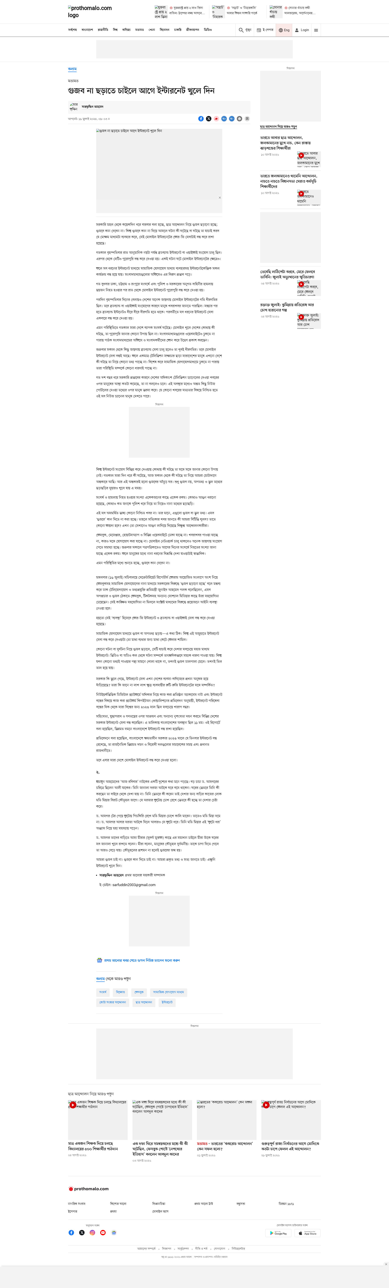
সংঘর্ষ (102, 992)
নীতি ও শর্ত (201, 1249)
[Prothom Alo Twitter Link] (84, 1233)
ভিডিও (208, 30)
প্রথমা (113, 1211)
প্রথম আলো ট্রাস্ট (203, 1204)
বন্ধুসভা (241, 1204)
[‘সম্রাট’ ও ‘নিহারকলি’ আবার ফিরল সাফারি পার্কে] (218, 11)
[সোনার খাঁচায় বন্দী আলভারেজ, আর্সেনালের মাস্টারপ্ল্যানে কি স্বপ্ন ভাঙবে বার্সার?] (276, 11)
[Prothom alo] (95, 11)
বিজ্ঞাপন (166, 1249)
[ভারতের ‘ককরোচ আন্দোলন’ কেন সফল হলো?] (226, 1120)
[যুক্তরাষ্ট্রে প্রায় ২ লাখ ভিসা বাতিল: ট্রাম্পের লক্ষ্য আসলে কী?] (161, 11)
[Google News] (114, 1233)
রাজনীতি (103, 30)
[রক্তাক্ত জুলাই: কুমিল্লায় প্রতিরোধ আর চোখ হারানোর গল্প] (309, 321)
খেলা (152, 30)
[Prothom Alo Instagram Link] (94, 1233)
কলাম (72, 69)
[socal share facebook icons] (201, 120)
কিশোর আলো (118, 1204)
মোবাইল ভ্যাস (160, 1211)
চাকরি (177, 30)
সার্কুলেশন (183, 1249)
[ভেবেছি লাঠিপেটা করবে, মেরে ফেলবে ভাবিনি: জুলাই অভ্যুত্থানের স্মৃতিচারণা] (309, 288)
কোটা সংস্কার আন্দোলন (112, 1002)
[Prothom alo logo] (88, 1190)
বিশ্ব (115, 30)
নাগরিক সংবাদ (76, 1204)
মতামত (139, 30)
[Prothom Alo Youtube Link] (105, 1233)
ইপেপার (72, 1211)
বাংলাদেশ (87, 30)
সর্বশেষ (72, 30)
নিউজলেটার (238, 1249)
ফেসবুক (139, 992)
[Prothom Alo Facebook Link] (73, 1233)
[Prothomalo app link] (278, 1234)
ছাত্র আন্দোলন (144, 1002)
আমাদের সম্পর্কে (146, 1249)
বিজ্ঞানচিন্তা (158, 1204)
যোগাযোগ (219, 1249)
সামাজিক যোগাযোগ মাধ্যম (168, 992)
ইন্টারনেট (167, 1002)
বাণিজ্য (126, 30)
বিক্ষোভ (120, 992)
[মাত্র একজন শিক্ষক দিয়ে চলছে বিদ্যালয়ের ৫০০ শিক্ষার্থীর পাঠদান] (98, 1120)
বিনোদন (164, 30)
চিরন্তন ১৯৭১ (286, 1204)
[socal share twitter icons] (209, 120)
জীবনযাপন (192, 30)
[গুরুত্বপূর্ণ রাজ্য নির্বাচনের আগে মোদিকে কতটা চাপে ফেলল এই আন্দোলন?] (291, 1120)
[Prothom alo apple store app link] (307, 1234)
